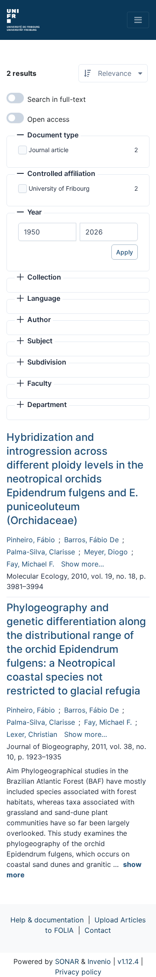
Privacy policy (78, 971)
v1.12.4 (128, 961)
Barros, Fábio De (91, 539)
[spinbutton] (47, 232)
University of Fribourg (59, 188)
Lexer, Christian (31, 734)
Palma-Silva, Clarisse (40, 551)
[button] (47, 136)
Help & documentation (47, 919)
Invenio (99, 961)
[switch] (15, 98)
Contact (97, 930)
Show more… (82, 564)
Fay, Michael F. (30, 564)
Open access (48, 119)
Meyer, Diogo (106, 551)
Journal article (48, 149)
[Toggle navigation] (138, 20)
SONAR (67, 961)
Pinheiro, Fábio (30, 539)
